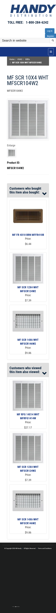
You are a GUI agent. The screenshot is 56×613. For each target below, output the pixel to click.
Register (50, 36)
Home (12, 59)
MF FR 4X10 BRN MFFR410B (28, 234)
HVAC (19, 59)
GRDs (27, 59)
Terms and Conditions (45, 548)
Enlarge (11, 145)
